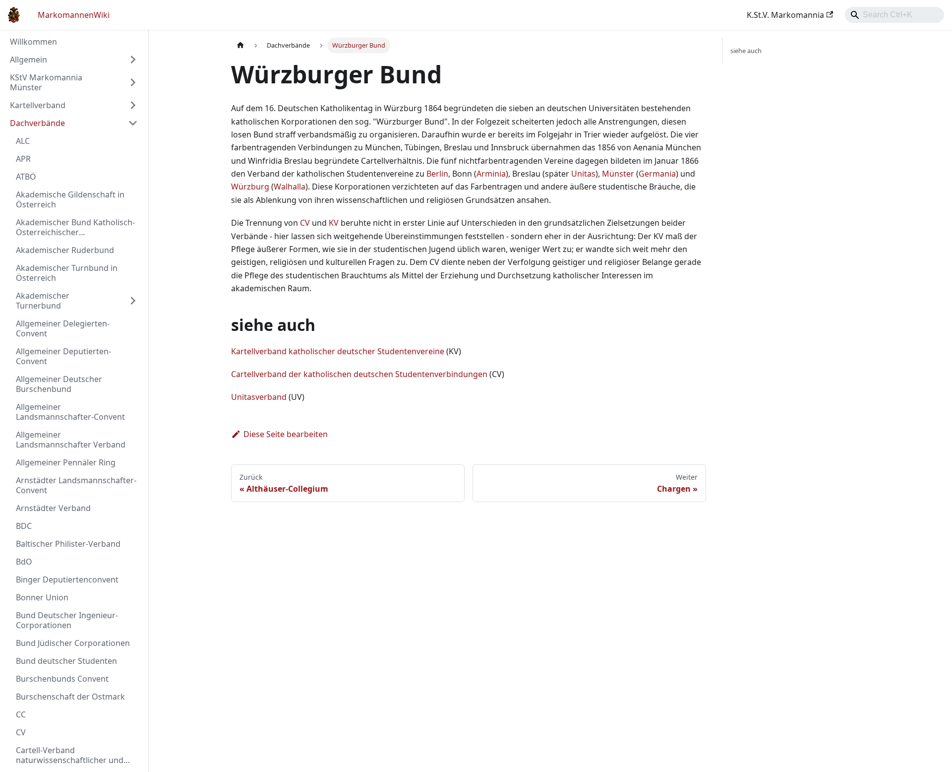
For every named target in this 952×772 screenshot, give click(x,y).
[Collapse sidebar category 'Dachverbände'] (133, 123)
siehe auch (746, 50)
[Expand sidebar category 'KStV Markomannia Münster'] (133, 82)
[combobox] (894, 15)
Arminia (491, 173)
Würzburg (250, 186)
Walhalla (289, 186)
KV (334, 222)
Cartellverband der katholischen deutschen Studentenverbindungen (359, 374)
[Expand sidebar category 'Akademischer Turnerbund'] (133, 301)
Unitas (583, 173)
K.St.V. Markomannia (785, 14)
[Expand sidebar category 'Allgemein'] (133, 59)
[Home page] (240, 45)
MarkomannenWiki (74, 14)
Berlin (437, 173)
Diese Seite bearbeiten (285, 434)
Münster (618, 173)
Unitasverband (259, 396)
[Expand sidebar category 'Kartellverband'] (133, 105)
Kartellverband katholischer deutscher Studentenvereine (337, 351)
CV (305, 222)
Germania (657, 173)
